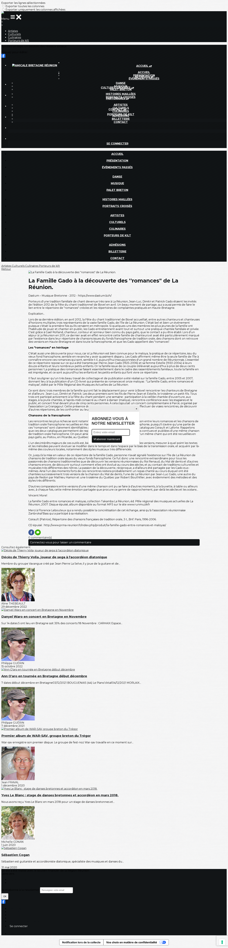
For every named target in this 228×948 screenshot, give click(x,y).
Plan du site (16, 908)
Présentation (117, 160)
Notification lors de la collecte (81, 942)
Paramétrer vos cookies (23, 921)
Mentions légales (19, 915)
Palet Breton (121, 89)
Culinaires (14, 37)
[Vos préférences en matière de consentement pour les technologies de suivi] (222, 942)
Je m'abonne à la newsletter (20, 890)
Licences (13, 911)
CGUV (12, 918)
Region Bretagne (19, 882)
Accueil (117, 154)
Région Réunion (19, 879)
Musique (117, 183)
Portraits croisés (117, 206)
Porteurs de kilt (18, 40)
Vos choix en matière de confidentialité (131, 942)
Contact (121, 122)
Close (136, 408)
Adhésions (120, 115)
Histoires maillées (121, 94)
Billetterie (121, 118)
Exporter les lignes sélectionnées (23, 3)
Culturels (14, 34)
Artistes (13, 31)
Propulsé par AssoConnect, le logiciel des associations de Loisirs (49, 933)
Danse (121, 83)
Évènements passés (144, 78)
